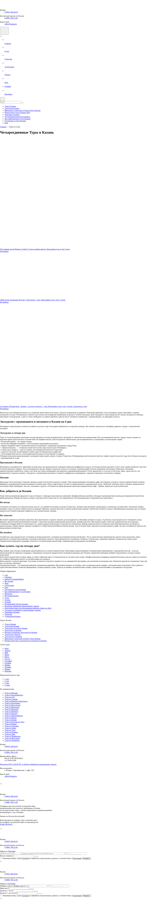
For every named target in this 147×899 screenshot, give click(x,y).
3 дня (7, 681)
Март (7, 648)
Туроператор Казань (12, 616)
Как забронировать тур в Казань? (18, 119)
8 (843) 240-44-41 (11, 12)
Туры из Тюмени (11, 732)
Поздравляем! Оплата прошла (16, 604)
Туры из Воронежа (12, 707)
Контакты (8, 594)
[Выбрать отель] (6, 886)
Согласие (25, 858)
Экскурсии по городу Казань (16, 628)
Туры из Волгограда (12, 705)
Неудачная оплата (11, 596)
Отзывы (8, 602)
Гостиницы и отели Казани (15, 121)
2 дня (7, 679)
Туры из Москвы (11, 693)
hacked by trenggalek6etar (14, 579)
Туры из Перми (11, 720)
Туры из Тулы (10, 730)
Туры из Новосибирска (14, 716)
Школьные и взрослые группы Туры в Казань (22, 110)
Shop (6, 583)
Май (6, 653)
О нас (7, 598)
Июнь (7, 655)
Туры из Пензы (11, 718)
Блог (6, 123)
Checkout (8, 577)
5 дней (7, 685)
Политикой (76, 858)
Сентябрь (8, 661)
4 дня (7, 683)
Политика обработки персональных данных (22, 606)
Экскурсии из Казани (13, 630)
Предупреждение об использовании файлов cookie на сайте (28, 608)
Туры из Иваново (11, 709)
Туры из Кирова (11, 714)
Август (7, 659)
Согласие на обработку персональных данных (23, 610)
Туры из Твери (10, 728)
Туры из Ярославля (12, 738)
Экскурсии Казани (12, 108)
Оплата (7, 600)
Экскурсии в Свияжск (13, 637)
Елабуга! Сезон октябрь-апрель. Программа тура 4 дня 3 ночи (35, 249)
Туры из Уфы (10, 734)
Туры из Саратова (12, 726)
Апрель (7, 651)
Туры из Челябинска (13, 736)
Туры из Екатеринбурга (14, 695)
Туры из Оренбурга (12, 740)
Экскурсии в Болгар (12, 634)
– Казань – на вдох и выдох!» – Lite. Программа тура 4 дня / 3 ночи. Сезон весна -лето (43, 406)
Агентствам (9, 585)
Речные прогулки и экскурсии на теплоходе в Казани (26, 641)
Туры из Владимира (12, 703)
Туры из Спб (10, 697)
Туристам (8, 614)
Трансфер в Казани (12, 115)
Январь (7, 669)
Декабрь (8, 667)
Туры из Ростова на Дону (14, 722)
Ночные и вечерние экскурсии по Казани (21, 632)
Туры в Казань (10, 106)
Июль (7, 657)
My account (9, 581)
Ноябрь (7, 665)
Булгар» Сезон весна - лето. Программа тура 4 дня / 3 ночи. (33, 300)
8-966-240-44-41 (6, 824)
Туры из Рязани (11, 724)
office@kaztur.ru (11, 24)
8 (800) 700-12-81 (11, 18)
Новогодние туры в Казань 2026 (17, 113)
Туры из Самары (11, 699)
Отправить (86, 858)
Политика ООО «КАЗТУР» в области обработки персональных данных (28, 764)
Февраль (8, 671)
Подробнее (4, 251)
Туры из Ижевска (11, 712)
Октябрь (8, 663)
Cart (6, 575)
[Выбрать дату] (19, 886)
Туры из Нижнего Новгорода (16, 701)
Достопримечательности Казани (17, 117)
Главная (3, 127)
